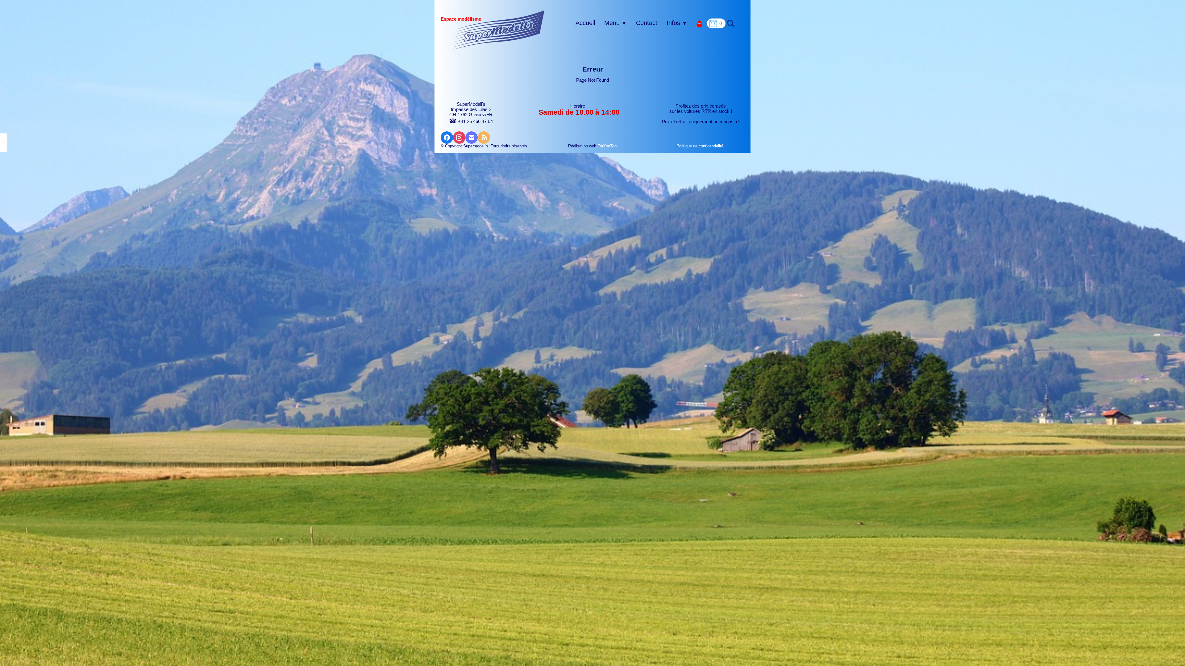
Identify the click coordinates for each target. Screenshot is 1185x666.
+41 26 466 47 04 (471, 121)
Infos (677, 22)
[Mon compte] (699, 24)
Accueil (585, 22)
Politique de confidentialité (700, 146)
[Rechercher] (730, 23)
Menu (615, 22)
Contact (646, 22)
